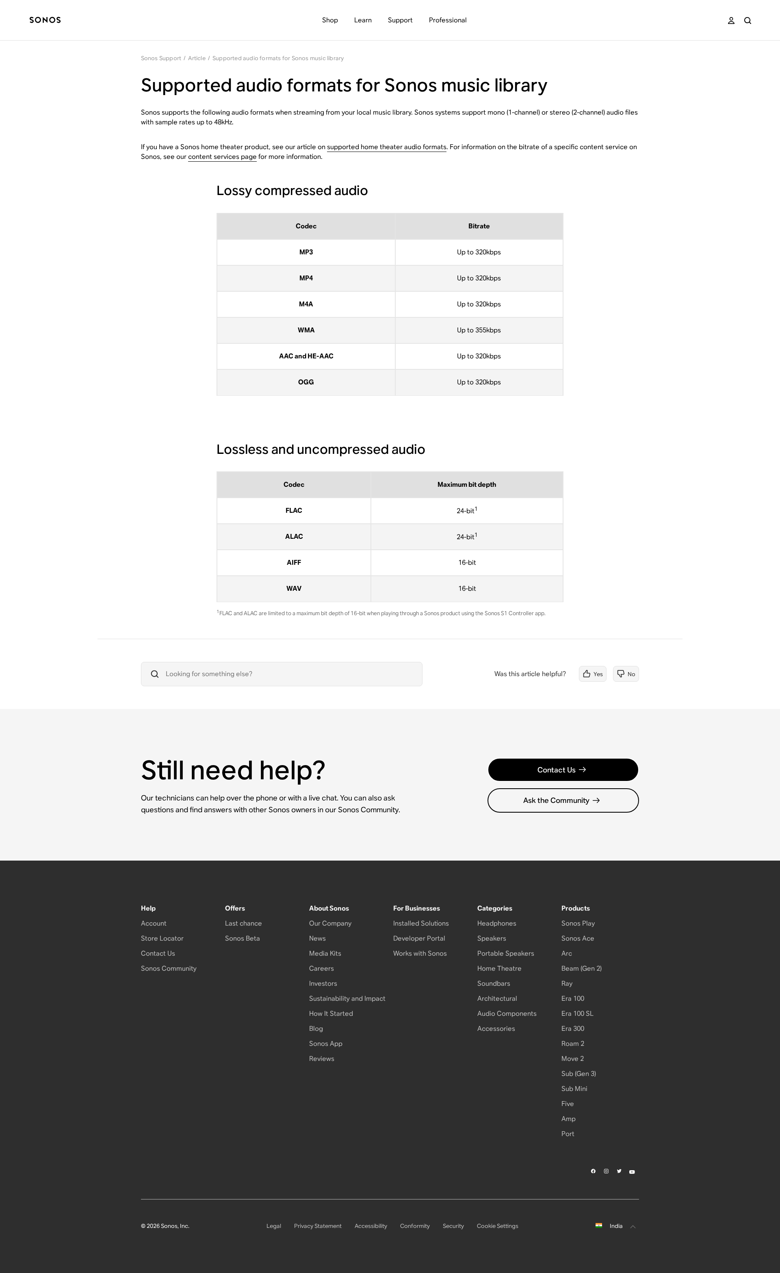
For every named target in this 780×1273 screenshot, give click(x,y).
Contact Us (556, 769)
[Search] (747, 20)
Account (154, 923)
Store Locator (162, 938)
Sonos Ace (577, 938)
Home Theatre (499, 968)
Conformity (415, 1226)
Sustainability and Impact (347, 998)
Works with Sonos (420, 953)
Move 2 (572, 1058)
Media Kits (325, 953)
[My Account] (731, 20)
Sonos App (325, 1043)
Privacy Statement (318, 1226)
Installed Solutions (421, 923)
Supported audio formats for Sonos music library (278, 58)
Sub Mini (574, 1088)
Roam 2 (572, 1043)
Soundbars (493, 983)
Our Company (330, 923)
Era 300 (572, 1028)
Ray (566, 983)
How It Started (331, 1013)
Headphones (496, 923)
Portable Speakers (505, 953)
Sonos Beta (242, 938)
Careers (321, 968)
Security (453, 1226)
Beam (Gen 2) (581, 968)
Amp (568, 1119)
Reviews (321, 1058)
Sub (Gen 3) (578, 1073)
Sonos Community (169, 968)
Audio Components (507, 1013)
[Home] (45, 20)
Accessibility (371, 1226)
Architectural (497, 998)
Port (567, 1134)
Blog (316, 1028)
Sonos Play (578, 923)
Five (567, 1104)
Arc (566, 953)
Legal (273, 1226)
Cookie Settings (497, 1226)
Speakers (491, 938)
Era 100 (572, 998)
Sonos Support (161, 58)
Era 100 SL (577, 1013)
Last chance (243, 923)
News (317, 938)
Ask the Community (556, 800)
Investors (323, 983)
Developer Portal (419, 938)
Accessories (496, 1028)
